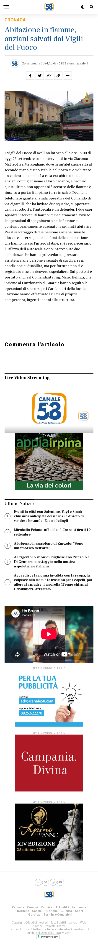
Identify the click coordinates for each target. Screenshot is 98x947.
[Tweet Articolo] (40, 75)
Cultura (66, 911)
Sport (79, 911)
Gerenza (34, 914)
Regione (23, 911)
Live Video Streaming (27, 378)
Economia (79, 907)
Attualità (62, 907)
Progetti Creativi (55, 926)
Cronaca (18, 907)
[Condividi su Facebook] (30, 75)
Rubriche (51, 911)
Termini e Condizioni (58, 914)
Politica (46, 907)
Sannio (37, 911)
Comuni (32, 907)
